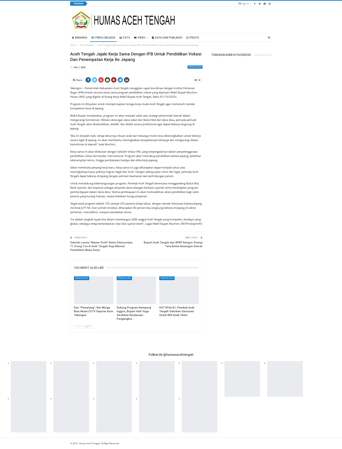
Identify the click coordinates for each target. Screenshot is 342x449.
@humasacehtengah (178, 354)
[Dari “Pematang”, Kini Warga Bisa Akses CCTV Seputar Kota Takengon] (93, 290)
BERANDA (81, 37)
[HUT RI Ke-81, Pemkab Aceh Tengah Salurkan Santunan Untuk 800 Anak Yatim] (179, 290)
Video (141, 37)
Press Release (105, 37)
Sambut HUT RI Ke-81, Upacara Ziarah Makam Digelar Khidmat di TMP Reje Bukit (138, 3)
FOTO (126, 37)
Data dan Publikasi (168, 37)
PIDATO (194, 37)
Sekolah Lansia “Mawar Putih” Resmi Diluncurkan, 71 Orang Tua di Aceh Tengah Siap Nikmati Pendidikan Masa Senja (101, 246)
